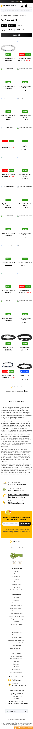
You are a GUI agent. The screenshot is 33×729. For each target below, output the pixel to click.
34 (17, 386)
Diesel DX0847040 (25, 290)
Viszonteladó (16, 669)
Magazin (16, 667)
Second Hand (16, 585)
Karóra (16, 571)
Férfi (3, 26)
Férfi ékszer (15, 15)
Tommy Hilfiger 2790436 (8, 174)
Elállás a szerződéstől (16, 643)
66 (21, 386)
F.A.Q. (16, 661)
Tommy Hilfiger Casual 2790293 (25, 204)
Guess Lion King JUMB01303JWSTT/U (24, 376)
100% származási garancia (18, 494)
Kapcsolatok (16, 653)
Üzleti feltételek (16, 632)
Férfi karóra (16, 598)
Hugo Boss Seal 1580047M (25, 263)
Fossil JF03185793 (8, 347)
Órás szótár (16, 664)
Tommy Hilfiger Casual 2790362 (25, 319)
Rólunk (16, 651)
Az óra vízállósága (16, 656)
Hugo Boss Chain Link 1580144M (25, 175)
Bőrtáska (16, 622)
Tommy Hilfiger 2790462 (8, 145)
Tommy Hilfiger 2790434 (24, 58)
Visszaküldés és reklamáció (16, 640)
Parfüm (16, 582)
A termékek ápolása (16, 659)
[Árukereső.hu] (16, 558)
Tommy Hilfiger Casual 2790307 (25, 234)
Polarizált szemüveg (16, 614)
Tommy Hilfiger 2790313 (8, 58)
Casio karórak (16, 603)
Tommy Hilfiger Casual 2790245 (25, 87)
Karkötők (11, 26)
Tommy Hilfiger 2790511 (8, 375)
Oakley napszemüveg (16, 619)
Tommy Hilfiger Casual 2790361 (25, 116)
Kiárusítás (16, 587)
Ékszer (9, 15)
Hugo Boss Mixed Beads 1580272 (8, 204)
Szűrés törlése (20, 26)
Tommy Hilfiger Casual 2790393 (25, 146)
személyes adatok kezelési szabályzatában (19, 533)
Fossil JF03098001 (25, 347)
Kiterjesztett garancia (16, 672)
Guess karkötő (16, 611)
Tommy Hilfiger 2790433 (8, 233)
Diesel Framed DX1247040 (8, 290)
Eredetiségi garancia (16, 648)
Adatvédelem (16, 635)
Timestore (4, 15)
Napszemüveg (16, 577)
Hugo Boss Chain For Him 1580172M (8, 116)
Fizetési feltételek (16, 645)
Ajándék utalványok (16, 590)
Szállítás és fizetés (16, 637)
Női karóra (16, 600)
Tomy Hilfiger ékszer (16, 608)
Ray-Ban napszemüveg (16, 616)
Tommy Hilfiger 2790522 (8, 263)
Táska (16, 579)
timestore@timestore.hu (19, 685)
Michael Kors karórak (16, 606)
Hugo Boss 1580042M (8, 318)
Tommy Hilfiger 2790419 (8, 86)
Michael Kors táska (16, 624)
